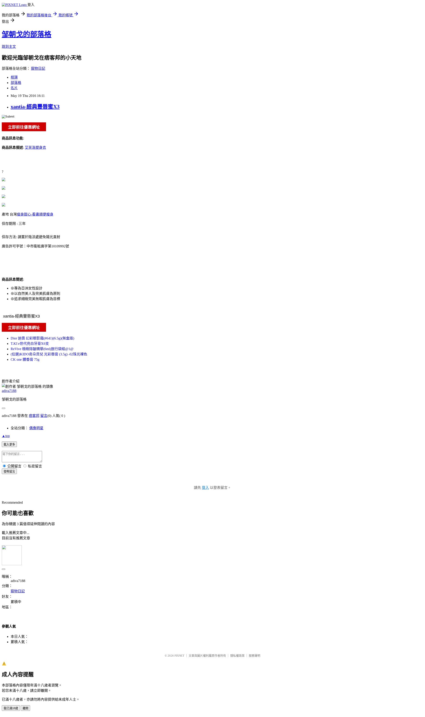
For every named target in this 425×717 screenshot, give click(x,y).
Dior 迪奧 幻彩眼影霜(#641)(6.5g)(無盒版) (42, 338)
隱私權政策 (237, 655)
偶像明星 (36, 428)
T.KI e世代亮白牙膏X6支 (30, 343)
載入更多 (9, 444)
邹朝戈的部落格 (26, 34)
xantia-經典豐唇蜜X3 (35, 107)
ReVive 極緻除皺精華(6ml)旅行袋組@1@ (42, 349)
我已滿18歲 (11, 708)
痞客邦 (34, 416)
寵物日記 (38, 68)
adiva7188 (9, 391)
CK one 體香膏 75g (25, 359)
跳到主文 (9, 46)
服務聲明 (254, 655)
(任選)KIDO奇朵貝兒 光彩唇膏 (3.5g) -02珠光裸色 (49, 354)
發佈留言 (9, 471)
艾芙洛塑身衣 (35, 147)
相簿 (14, 77)
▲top (6, 436)
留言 (43, 416)
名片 (14, 88)
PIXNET (179, 655)
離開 (25, 708)
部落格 (16, 83)
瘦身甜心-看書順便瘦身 (35, 214)
